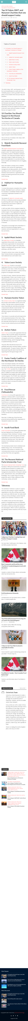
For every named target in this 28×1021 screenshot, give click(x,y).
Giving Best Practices (19, 772)
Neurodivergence (11, 788)
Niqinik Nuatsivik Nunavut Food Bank (13, 148)
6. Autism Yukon (11, 67)
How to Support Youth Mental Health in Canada (16, 792)
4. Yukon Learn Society (13, 62)
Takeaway (7, 83)
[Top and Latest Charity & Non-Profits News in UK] (4, 1005)
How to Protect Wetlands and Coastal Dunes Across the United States (15, 980)
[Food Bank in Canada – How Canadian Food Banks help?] (14, 664)
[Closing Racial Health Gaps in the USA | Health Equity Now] (4, 976)
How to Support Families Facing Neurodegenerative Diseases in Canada (16, 784)
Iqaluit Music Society (9, 240)
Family (12, 772)
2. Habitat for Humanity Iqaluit (14, 57)
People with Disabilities (12, 775)
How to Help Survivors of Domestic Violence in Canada (15, 778)
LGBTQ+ (15, 773)
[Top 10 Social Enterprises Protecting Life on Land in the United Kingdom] (14, 609)
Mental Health (20, 773)
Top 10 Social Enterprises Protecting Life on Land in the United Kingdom (13, 619)
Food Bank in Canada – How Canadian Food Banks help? (13, 674)
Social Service (22, 775)
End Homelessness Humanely (9, 593)
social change (19, 788)
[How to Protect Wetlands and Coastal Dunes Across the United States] (4, 981)
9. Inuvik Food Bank (12, 76)
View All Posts (22, 688)
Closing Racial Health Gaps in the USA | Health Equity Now (16, 975)
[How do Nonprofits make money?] (4, 1000)
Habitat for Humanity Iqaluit (16, 198)
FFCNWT (8, 369)
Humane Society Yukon (9, 301)
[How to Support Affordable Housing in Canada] (4, 803)
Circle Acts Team (6, 17)
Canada (10, 6)
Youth (17, 776)
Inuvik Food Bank (5, 430)
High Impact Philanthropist (8, 8)
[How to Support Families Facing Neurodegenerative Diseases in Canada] (4, 783)
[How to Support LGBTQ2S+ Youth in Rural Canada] (4, 796)
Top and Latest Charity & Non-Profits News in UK (17, 1004)
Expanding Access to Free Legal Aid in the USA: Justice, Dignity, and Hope (16, 985)
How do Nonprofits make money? (14, 998)
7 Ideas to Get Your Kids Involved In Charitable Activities (11, 646)
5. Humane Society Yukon (13, 64)
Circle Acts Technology (19, 1012)
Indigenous (10, 773)
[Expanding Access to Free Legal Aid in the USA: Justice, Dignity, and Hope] (4, 986)
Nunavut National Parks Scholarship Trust (14, 465)
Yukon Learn (7, 265)
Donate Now (4, 179)
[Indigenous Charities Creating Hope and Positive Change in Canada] (14, 528)
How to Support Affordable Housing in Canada (15, 807)
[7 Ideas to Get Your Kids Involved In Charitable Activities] (14, 637)
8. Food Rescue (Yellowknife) (14, 73)
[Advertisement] (14, 751)
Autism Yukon (4, 333)
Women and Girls (11, 776)
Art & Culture (4, 6)
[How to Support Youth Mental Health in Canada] (4, 788)
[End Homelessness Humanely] (14, 584)
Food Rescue (4, 395)
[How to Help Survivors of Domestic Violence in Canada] (4, 773)
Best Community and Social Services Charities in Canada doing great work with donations (13, 566)
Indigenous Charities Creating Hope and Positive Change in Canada (13, 538)
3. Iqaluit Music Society (13, 59)
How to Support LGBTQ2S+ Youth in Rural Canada (16, 799)
